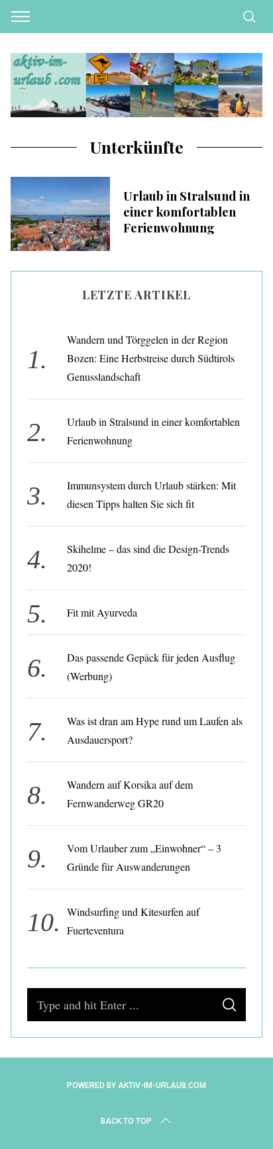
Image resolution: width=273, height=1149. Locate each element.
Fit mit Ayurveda (102, 612)
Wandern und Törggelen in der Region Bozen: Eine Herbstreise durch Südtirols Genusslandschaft (151, 357)
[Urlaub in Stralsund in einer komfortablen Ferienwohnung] (60, 214)
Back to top (126, 1121)
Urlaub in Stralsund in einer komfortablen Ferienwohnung (186, 211)
